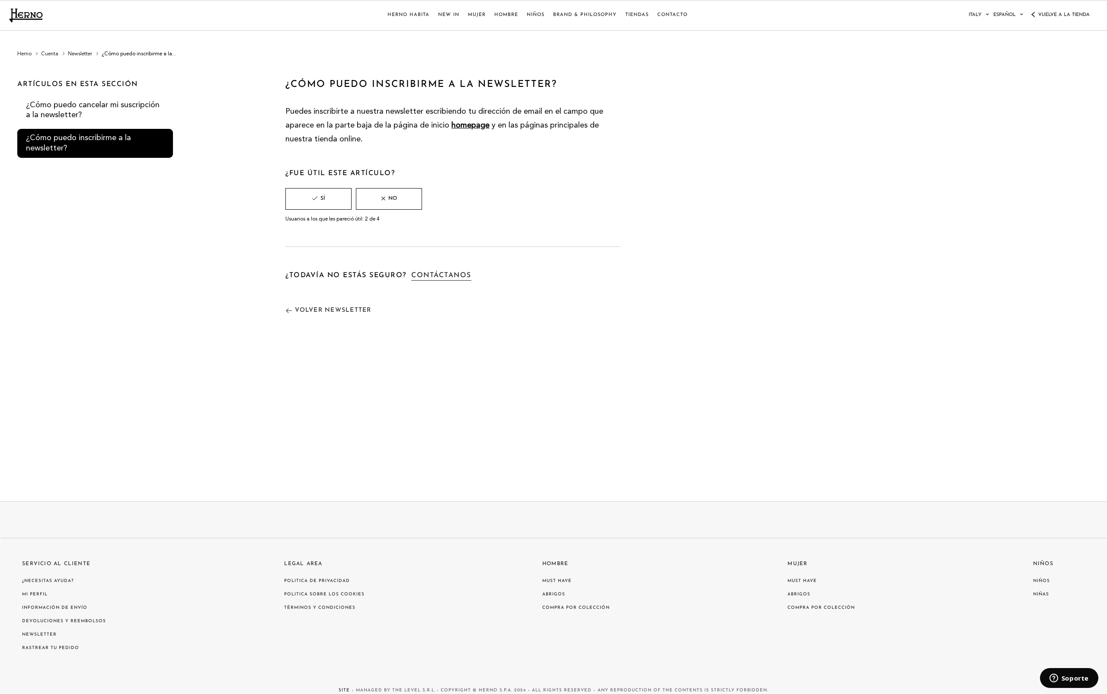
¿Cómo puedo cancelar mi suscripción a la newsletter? (93, 110)
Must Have (557, 581)
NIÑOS (535, 15)
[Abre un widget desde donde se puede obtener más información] (1069, 679)
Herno (24, 54)
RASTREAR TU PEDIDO (50, 648)
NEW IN (448, 15)
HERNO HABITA (408, 15)
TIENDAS (637, 15)
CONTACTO (672, 15)
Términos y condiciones (319, 607)
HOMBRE (506, 15)
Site (344, 690)
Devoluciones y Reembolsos (64, 621)
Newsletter (80, 54)
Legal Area (303, 563)
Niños (1043, 563)
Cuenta (49, 54)
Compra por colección (576, 607)
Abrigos (553, 594)
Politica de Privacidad (317, 581)
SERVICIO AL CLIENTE (56, 563)
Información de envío (54, 607)
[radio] (318, 199)
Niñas (1041, 594)
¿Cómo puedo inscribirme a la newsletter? (78, 143)
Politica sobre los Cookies (324, 594)
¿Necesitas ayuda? (48, 581)
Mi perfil (35, 594)
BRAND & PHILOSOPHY (585, 15)
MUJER (477, 15)
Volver (333, 310)
